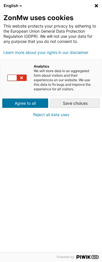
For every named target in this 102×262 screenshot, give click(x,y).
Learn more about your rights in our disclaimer (45, 52)
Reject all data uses (51, 114)
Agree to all (25, 103)
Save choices (75, 103)
